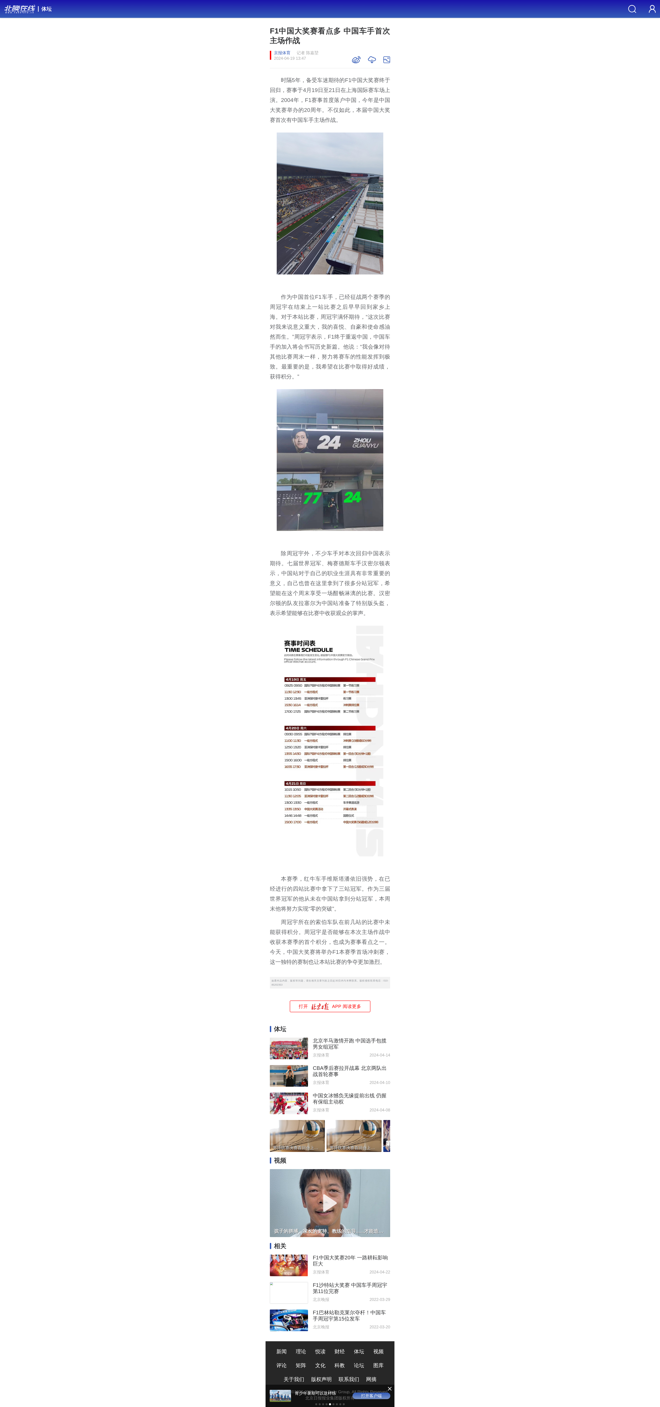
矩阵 (301, 1365)
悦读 (320, 1351)
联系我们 (349, 1379)
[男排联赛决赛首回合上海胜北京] (297, 1135)
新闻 (281, 1351)
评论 (281, 1365)
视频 (378, 1351)
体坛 (46, 9)
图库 (378, 1365)
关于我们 (294, 1379)
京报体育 (282, 52)
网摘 (371, 1379)
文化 (320, 1365)
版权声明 (321, 1379)
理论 (301, 1351)
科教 (339, 1365)
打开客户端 (371, 1395)
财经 (339, 1351)
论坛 (359, 1365)
